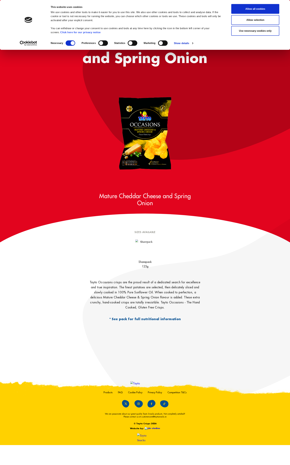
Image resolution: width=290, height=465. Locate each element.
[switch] (103, 43)
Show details (181, 43)
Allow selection (255, 19)
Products (108, 392)
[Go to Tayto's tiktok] (164, 404)
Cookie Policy (135, 392)
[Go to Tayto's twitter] (126, 404)
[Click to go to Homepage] (145, 383)
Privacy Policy (155, 392)
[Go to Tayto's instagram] (138, 404)
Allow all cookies (255, 8)
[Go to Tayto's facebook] (151, 404)
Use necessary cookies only (255, 30)
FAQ (120, 392)
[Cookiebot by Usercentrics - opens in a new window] (28, 43)
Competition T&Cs (177, 392)
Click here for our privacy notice (80, 32)
